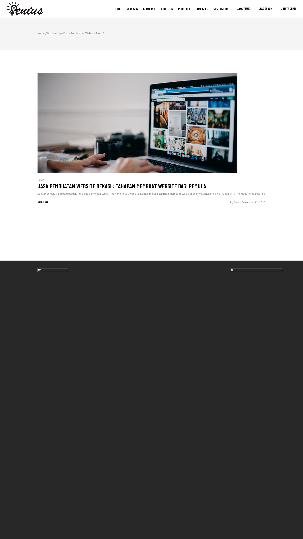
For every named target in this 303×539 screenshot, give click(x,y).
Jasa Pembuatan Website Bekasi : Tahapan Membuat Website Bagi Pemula (122, 186)
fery (236, 202)
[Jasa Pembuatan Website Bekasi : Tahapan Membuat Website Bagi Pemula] (137, 123)
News (41, 180)
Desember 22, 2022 (253, 202)
